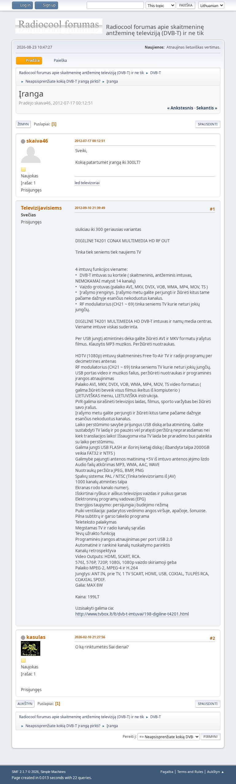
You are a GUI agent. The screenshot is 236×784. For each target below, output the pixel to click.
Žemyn (23, 124)
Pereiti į (129, 736)
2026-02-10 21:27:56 (90, 637)
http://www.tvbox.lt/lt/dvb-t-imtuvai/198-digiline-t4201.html (132, 614)
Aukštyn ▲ (215, 771)
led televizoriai (87, 182)
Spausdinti (208, 124)
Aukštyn (25, 703)
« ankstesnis (180, 108)
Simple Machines (53, 772)
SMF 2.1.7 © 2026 (25, 772)
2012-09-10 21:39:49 (90, 207)
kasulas (35, 637)
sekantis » (206, 108)
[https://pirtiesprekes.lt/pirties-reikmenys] (23, 682)
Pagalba (166, 771)
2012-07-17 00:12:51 (90, 140)
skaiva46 (37, 140)
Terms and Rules (190, 771)
